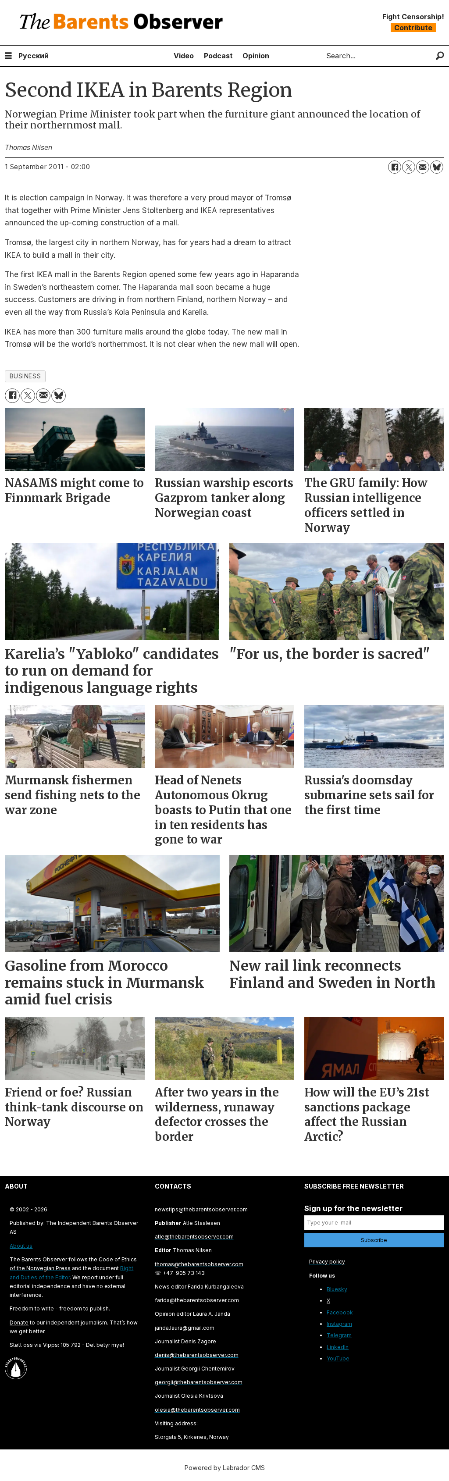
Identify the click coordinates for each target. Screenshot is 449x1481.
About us (21, 1245)
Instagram (339, 1324)
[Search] (440, 56)
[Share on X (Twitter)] (408, 167)
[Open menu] (8, 56)
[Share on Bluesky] (436, 167)
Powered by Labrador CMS (225, 1467)
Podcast (218, 55)
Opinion (255, 55)
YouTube (338, 1358)
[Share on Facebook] (394, 167)
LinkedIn (338, 1347)
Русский (33, 55)
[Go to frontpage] (123, 22)
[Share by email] (422, 167)
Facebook (340, 1312)
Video (184, 55)
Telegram (339, 1335)
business (25, 376)
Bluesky (337, 1289)
